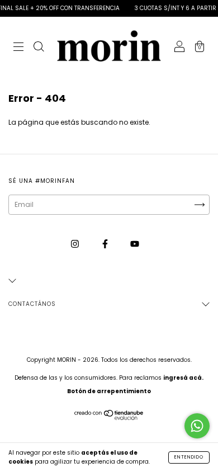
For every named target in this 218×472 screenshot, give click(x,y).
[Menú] (18, 48)
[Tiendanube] (109, 417)
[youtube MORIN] (135, 244)
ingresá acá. (183, 378)
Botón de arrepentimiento (109, 391)
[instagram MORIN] (76, 244)
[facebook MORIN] (106, 244)
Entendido (188, 457)
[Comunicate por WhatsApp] (197, 425)
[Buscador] (38, 48)
